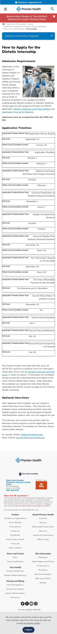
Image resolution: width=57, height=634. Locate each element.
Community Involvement (43, 535)
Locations (43, 518)
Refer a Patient (15, 548)
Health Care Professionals (16, 24)
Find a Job (15, 544)
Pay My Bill (15, 535)
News (15, 557)
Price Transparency (15, 585)
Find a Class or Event (15, 539)
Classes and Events (15, 562)
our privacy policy (31, 623)
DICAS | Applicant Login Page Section (32, 109)
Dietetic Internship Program (14, 29)
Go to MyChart (15, 522)
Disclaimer (43, 570)
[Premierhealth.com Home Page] (3, 24)
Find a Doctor (15, 527)
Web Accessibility (43, 578)
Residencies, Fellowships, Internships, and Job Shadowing (25, 27)
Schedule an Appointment (15, 518)
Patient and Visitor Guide (43, 527)
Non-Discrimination (43, 574)
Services (43, 522)
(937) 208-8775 (12, 490)
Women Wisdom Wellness (15, 575)
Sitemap (43, 583)
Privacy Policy (43, 566)
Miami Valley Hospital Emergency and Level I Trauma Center (18, 482)
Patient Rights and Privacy (43, 562)
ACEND (31, 100)
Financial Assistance (15, 589)
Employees (43, 557)
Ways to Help (43, 539)
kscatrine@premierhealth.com (30, 437)
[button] (5, 8)
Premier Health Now (15, 571)
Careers (30, 24)
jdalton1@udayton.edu (32, 434)
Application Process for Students (17, 112)
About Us (43, 531)
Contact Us (15, 531)
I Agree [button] (28, 629)
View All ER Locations (16, 495)
